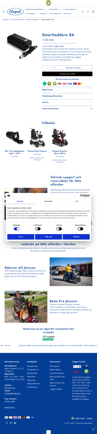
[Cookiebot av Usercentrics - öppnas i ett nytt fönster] (81, 195)
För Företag (55, 14)
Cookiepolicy (32, 387)
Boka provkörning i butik (57, 377)
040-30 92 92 (10, 388)
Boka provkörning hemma (57, 384)
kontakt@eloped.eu (12, 393)
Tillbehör (30, 14)
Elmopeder (53, 9)
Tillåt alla (76, 237)
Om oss (67, 14)
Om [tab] (77, 201)
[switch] (38, 228)
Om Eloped (54, 366)
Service (43, 14)
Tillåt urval (48, 237)
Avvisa (21, 237)
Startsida (5, 19)
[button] (48, 3)
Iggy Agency (88, 423)
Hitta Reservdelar (57, 373)
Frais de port (54, 43)
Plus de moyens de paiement (67, 79)
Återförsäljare (55, 369)
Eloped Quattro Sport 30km (59, 152)
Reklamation (32, 373)
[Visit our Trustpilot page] (48, 338)
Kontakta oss (32, 366)
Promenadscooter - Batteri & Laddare (25, 19)
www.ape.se (10, 407)
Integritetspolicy (33, 383)
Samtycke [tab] (20, 201)
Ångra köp (31, 380)
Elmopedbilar (70, 9)
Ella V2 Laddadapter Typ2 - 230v (15, 152)
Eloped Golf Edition (37, 151)
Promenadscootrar (34, 9)
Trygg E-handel (56, 389)
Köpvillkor (31, 376)
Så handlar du (33, 369)
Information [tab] (48, 201)
